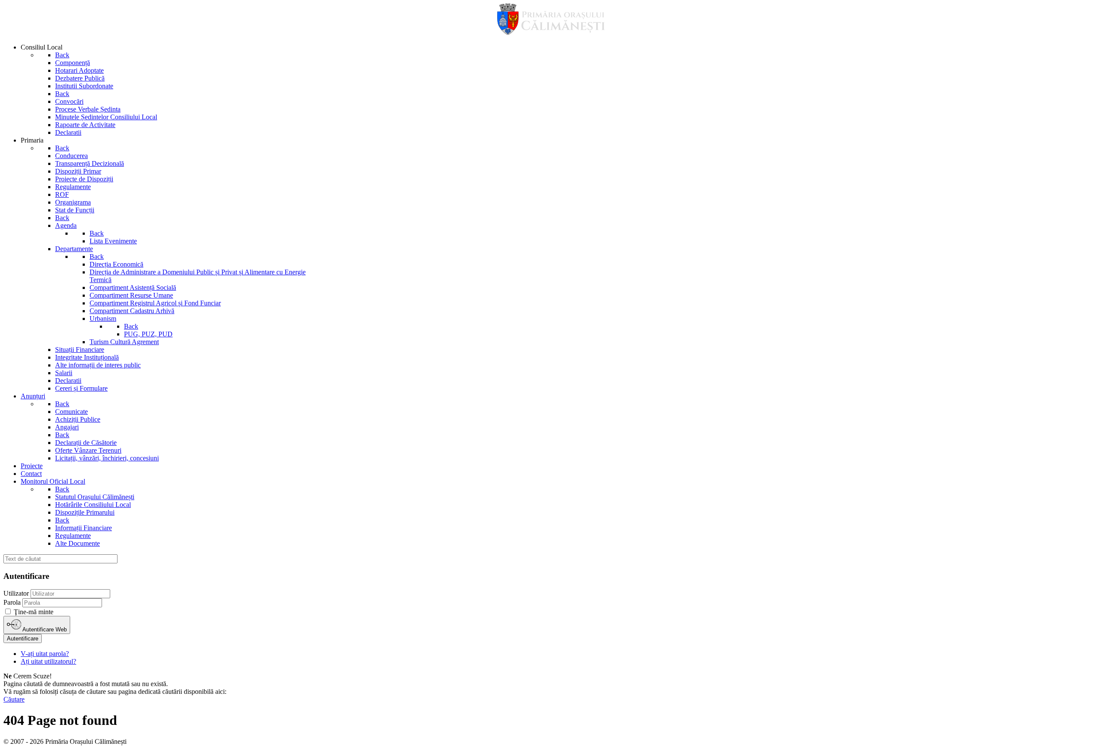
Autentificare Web (44, 629)
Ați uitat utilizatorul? (48, 661)
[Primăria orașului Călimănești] (551, 32)
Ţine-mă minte (33, 611)
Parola (12, 602)
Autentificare (22, 638)
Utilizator (16, 593)
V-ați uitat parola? (45, 653)
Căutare (14, 699)
